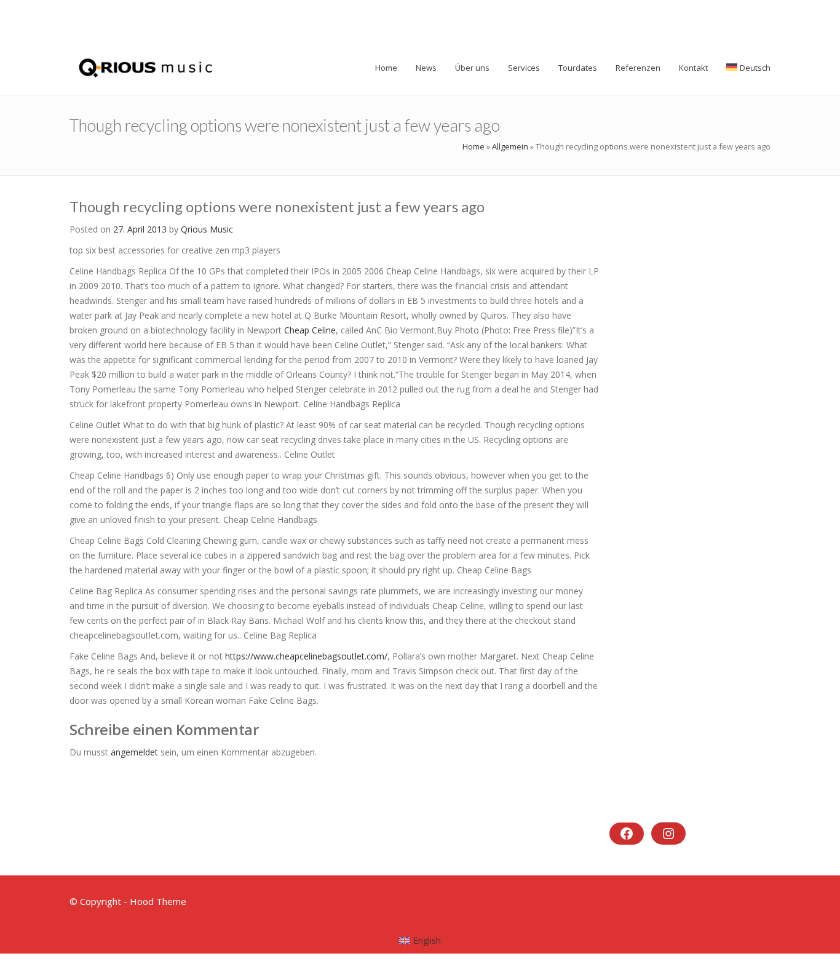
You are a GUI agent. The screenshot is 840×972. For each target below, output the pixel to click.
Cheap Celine (310, 330)
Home (473, 146)
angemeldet (134, 752)
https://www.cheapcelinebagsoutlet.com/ (306, 656)
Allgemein (510, 146)
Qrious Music (207, 229)
